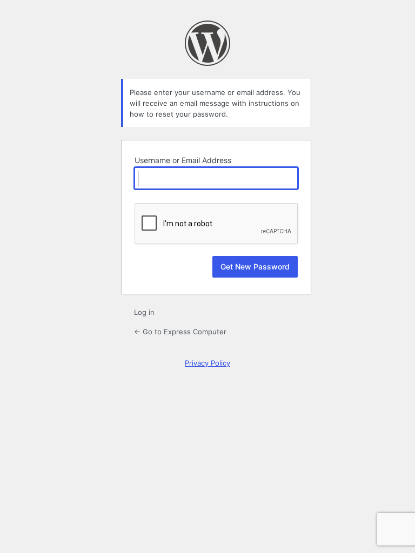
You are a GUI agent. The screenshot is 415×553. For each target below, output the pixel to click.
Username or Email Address (183, 160)
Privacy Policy (207, 363)
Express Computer (207, 43)
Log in (144, 312)
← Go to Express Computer (180, 331)
